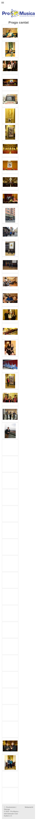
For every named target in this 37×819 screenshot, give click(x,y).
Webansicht (29, 807)
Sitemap (7, 809)
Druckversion (11, 807)
